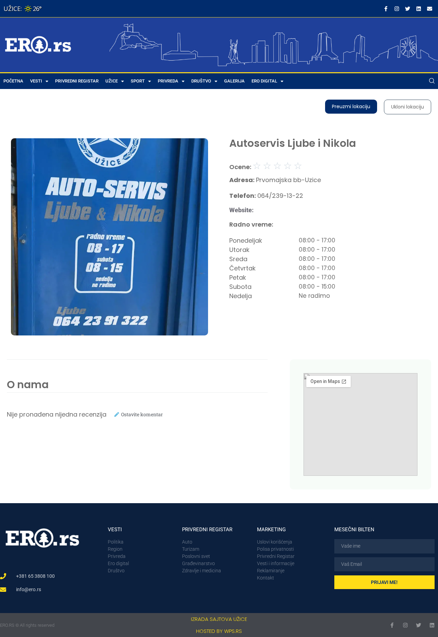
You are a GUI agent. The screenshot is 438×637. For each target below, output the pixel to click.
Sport (138, 81)
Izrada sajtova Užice (219, 619)
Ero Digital (264, 81)
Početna (13, 81)
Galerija (234, 81)
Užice (111, 81)
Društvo (201, 81)
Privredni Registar (77, 81)
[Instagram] (396, 8)
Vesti (36, 81)
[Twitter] (407, 8)
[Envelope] (429, 8)
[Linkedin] (418, 8)
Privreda (168, 81)
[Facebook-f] (386, 8)
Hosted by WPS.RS (219, 631)
